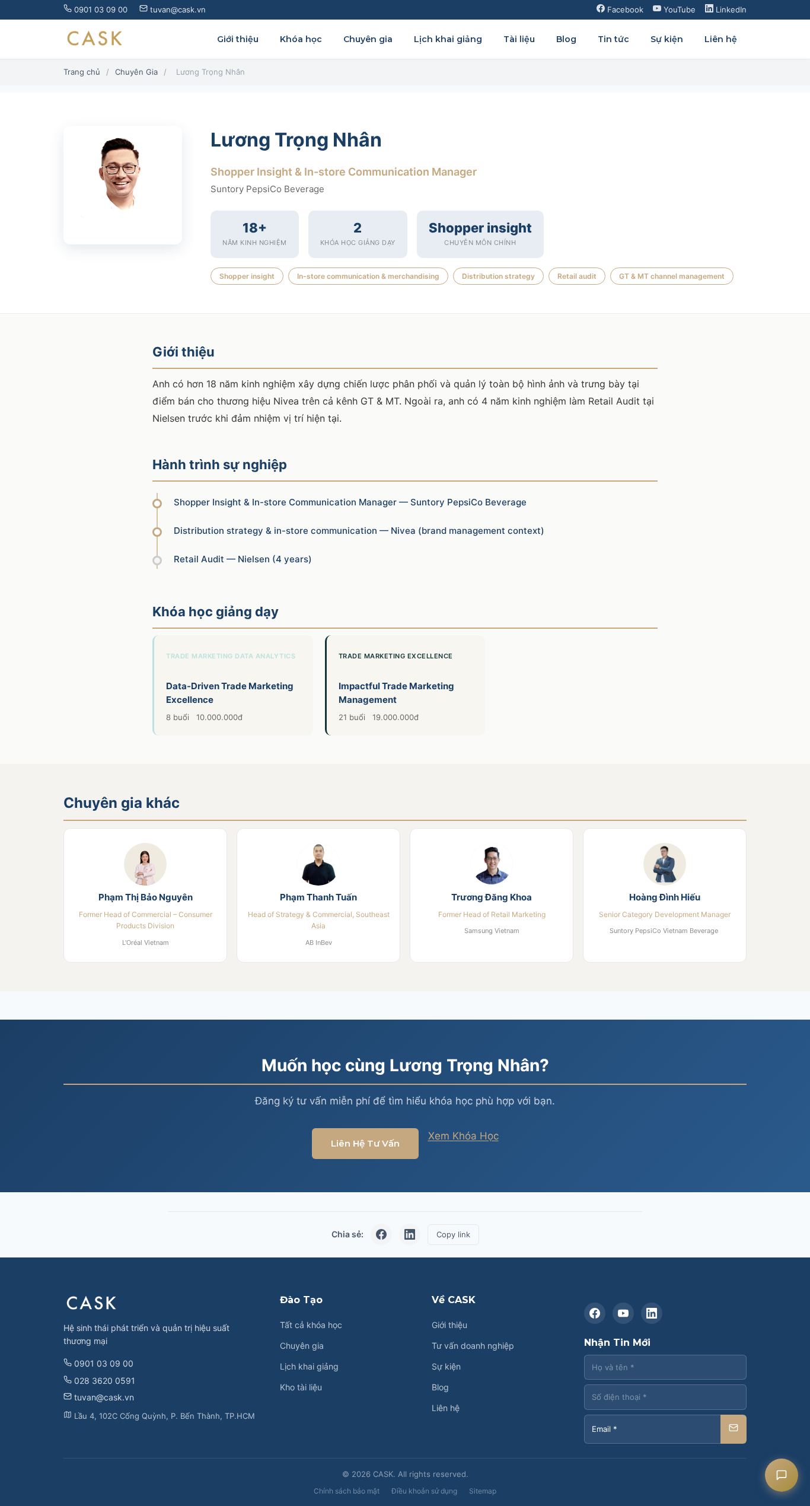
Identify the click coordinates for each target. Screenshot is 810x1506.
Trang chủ (81, 72)
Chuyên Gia (136, 72)
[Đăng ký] (733, 1429)
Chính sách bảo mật (347, 1490)
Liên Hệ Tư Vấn (365, 1143)
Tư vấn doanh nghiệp (473, 1346)
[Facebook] (594, 1313)
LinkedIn (730, 9)
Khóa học (301, 39)
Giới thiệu (238, 39)
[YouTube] (623, 1313)
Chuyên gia (368, 39)
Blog (566, 39)
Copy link (453, 1234)
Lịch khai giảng (448, 39)
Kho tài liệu (301, 1387)
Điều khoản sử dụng (424, 1490)
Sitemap (482, 1490)
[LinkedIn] (651, 1313)
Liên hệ (720, 39)
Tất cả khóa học (311, 1325)
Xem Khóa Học (463, 1136)
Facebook (624, 9)
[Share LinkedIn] (409, 1234)
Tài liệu (519, 39)
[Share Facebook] (381, 1234)
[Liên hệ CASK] (781, 1475)
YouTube (678, 9)
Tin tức (613, 39)
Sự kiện (666, 39)
